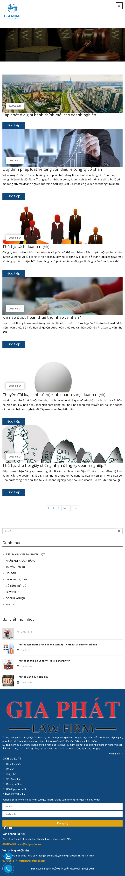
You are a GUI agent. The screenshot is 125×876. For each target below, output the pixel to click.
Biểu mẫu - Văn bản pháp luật (25, 554)
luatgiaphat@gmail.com (32, 860)
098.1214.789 (9, 844)
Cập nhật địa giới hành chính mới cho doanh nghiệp (49, 114)
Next (66, 508)
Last (75, 508)
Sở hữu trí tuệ (13, 779)
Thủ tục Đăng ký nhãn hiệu (32, 676)
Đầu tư (10, 769)
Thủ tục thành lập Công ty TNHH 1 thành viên (43, 660)
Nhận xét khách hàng (20, 560)
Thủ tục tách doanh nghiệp (27, 246)
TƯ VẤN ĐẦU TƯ (15, 567)
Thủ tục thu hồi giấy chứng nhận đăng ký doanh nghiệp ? (54, 465)
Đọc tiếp (13, 125)
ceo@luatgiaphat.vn (29, 844)
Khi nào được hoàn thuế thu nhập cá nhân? (41, 317)
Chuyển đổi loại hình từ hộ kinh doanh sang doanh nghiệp (55, 394)
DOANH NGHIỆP (15, 598)
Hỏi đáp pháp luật (16, 789)
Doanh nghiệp (13, 764)
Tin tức (10, 604)
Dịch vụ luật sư (16, 579)
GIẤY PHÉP (12, 592)
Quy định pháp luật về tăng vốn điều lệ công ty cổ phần (52, 169)
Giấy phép (11, 774)
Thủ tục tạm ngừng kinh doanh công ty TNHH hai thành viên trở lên (57, 644)
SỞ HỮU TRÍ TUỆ (15, 585)
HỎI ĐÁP (10, 573)
